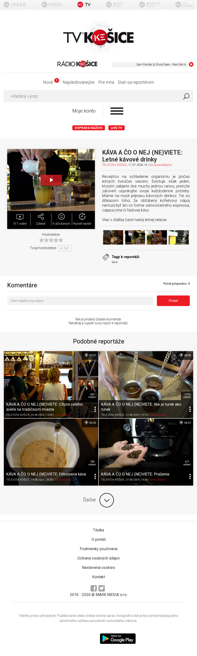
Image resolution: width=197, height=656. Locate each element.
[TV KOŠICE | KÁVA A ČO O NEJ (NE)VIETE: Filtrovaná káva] (51, 452)
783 (92, 463)
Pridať (173, 301)
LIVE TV (116, 128)
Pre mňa (106, 82)
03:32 (92, 422)
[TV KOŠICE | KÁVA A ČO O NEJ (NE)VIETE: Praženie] (146, 452)
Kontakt (98, 577)
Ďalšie (89, 500)
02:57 (92, 355)
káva (114, 262)
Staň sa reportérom (136, 82)
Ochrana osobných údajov (98, 558)
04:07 (187, 422)
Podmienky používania (98, 549)
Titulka (98, 530)
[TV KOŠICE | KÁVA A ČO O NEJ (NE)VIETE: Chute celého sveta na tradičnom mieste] (51, 384)
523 (92, 396)
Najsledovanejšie (79, 82)
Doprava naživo (89, 128)
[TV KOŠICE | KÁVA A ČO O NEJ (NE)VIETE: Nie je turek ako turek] (146, 384)
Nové (50, 82)
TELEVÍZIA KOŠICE (114, 165)
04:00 (187, 355)
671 (187, 463)
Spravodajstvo (163, 165)
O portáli (99, 539)
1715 (187, 396)
